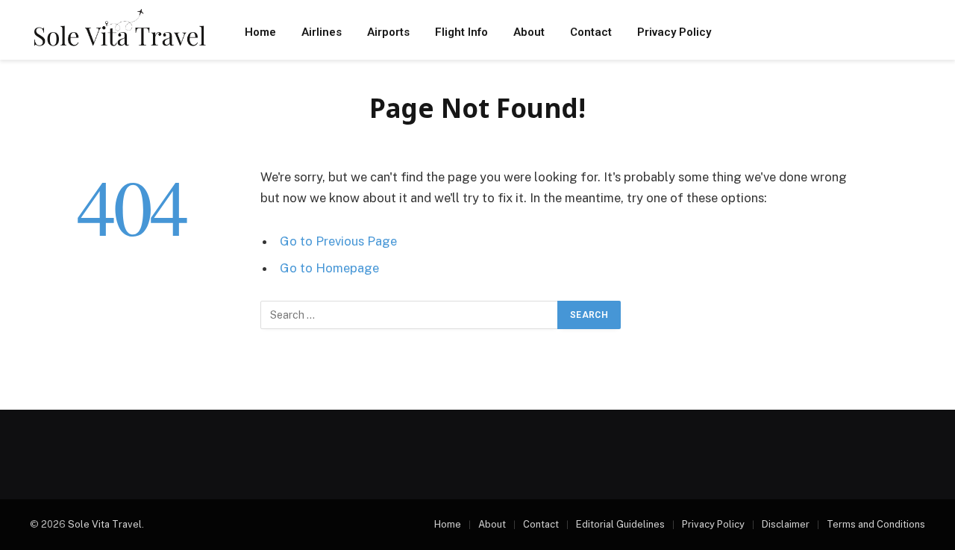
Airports (388, 32)
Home (260, 32)
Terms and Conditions (876, 524)
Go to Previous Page (338, 241)
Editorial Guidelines (620, 524)
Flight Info (461, 32)
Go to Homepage (329, 267)
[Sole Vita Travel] (119, 31)
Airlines (321, 32)
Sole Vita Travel (105, 524)
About (529, 32)
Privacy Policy (674, 32)
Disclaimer (786, 524)
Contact (591, 32)
